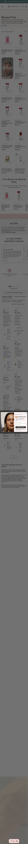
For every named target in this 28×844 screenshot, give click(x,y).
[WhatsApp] (16, 841)
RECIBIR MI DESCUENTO (20, 427)
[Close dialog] (26, 413)
